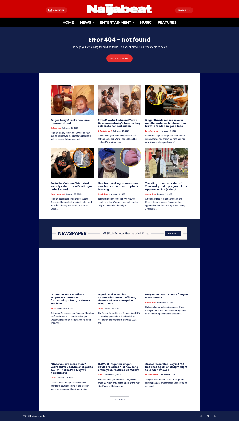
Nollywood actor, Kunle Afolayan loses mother (166, 296)
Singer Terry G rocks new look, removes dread (70, 121)
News (100, 308)
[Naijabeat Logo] (119, 9)
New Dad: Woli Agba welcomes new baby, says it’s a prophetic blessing (118, 186)
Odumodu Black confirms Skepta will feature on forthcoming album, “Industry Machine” (70, 299)
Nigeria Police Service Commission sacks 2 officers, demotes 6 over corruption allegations (117, 299)
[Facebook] (195, 416)
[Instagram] (201, 416)
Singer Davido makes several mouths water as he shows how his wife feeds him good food (165, 123)
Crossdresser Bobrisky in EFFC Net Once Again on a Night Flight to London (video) (166, 367)
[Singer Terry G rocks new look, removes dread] (72, 100)
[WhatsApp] (214, 416)
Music (53, 308)
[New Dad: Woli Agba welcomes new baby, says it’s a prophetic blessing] (119, 163)
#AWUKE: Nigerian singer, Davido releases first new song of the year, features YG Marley (118, 367)
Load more (118, 399)
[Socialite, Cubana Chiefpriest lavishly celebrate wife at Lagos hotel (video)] (72, 163)
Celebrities (56, 128)
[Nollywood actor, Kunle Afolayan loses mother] (166, 274)
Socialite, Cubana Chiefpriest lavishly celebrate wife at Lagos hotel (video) (71, 186)
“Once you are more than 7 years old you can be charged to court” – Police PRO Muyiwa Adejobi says (72, 368)
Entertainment (105, 131)
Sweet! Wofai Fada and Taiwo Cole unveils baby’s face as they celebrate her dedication (119, 123)
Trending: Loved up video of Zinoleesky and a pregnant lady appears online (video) (166, 186)
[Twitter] (208, 416)
